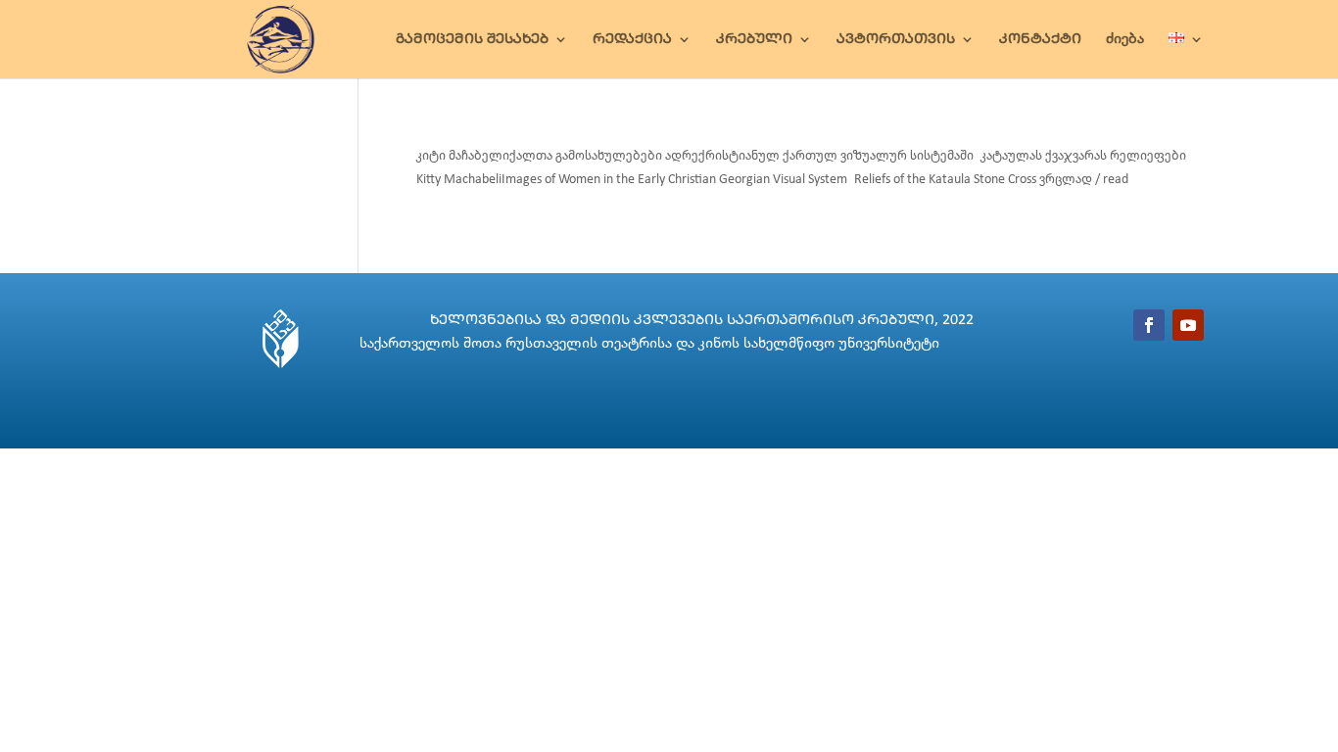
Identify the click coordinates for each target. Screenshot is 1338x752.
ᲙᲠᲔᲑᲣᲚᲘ (754, 39)
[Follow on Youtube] (1188, 325)
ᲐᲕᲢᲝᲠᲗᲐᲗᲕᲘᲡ (895, 39)
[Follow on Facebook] (1149, 325)
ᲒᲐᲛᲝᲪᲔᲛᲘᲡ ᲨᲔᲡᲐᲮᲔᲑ (472, 39)
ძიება (1125, 39)
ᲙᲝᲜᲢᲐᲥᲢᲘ (1040, 39)
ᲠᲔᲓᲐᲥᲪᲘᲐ (632, 39)
